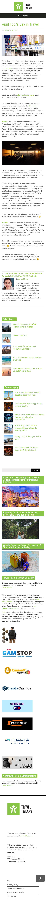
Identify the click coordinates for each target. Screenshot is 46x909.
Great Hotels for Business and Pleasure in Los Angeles (24, 347)
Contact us (11, 896)
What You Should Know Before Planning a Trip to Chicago (24, 325)
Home (9, 881)
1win (3, 612)
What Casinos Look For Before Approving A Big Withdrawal (26, 448)
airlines (9, 273)
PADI (12, 276)
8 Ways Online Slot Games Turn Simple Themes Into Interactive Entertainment (29, 417)
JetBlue (5, 122)
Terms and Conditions (15, 888)
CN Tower (32, 106)
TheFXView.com (26, 836)
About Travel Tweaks (15, 892)
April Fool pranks (33, 273)
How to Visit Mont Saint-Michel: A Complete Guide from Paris (27, 393)
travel (18, 276)
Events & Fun (11, 31)
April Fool (19, 273)
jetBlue (5, 276)
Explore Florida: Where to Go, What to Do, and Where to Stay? (27, 369)
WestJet (5, 223)
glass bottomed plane (25, 95)
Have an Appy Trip (20, 335)
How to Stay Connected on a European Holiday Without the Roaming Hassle (26, 428)
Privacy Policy (12, 885)
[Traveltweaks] (23, 10)
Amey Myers (23, 279)
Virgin (25, 276)
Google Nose (7, 68)
